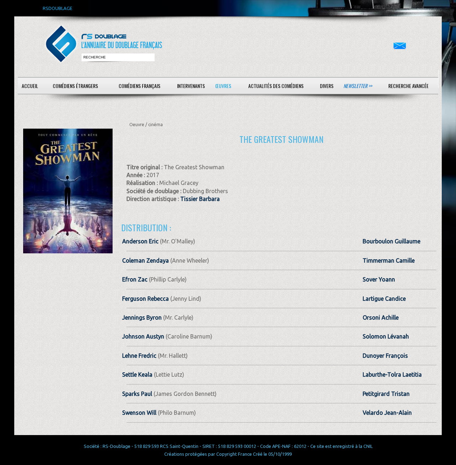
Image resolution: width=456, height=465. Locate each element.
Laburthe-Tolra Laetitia (392, 374)
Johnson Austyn (143, 336)
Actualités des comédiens (276, 85)
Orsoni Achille (381, 317)
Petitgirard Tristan (386, 394)
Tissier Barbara (200, 199)
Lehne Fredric (139, 355)
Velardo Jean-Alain (387, 412)
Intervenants (191, 85)
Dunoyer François (385, 355)
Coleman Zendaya (145, 260)
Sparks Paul (137, 394)
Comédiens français (139, 85)
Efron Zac (134, 279)
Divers (326, 85)
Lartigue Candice (384, 298)
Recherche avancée (408, 85)
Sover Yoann (379, 279)
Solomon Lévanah (386, 336)
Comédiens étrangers (75, 85)
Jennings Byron (142, 317)
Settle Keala (137, 374)
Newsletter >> (357, 85)
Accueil (30, 85)
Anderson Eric (140, 241)
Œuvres (223, 85)
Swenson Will (139, 412)
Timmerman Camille (389, 260)
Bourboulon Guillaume (391, 241)
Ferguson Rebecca (145, 298)
